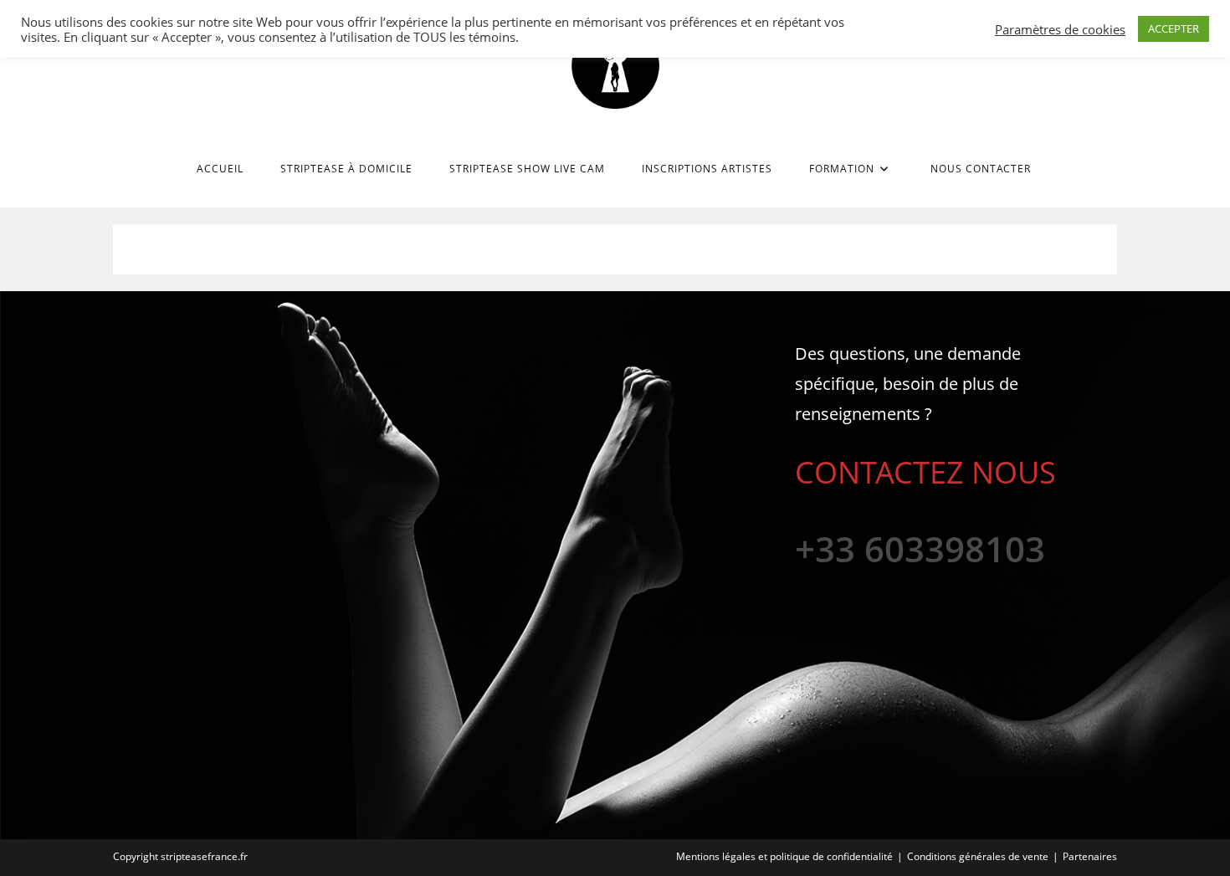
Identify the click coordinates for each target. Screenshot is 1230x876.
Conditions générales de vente (977, 856)
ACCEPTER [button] (1173, 28)
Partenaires (1090, 856)
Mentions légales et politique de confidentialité (784, 856)
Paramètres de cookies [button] (1060, 29)
